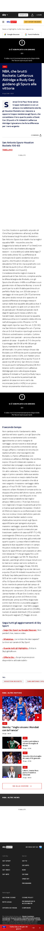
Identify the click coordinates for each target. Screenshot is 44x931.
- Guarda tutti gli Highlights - (15, 648)
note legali (7, 902)
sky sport (6, 861)
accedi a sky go (32, 847)
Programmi (26, 883)
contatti (38, 919)
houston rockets (13, 681)
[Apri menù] (3, 22)
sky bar (25, 874)
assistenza (30, 919)
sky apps (25, 865)
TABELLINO (7, 150)
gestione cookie (8, 897)
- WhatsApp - (8, 639)
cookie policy (27, 897)
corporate (26, 908)
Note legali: (6, 892)
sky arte (5, 874)
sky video (6, 870)
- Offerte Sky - (8, 657)
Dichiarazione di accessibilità (28, 902)
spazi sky (25, 879)
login (39, 15)
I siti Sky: (5, 856)
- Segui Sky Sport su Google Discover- (19, 630)
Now (24, 870)
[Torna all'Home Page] (12, 22)
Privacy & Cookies (16, 918)
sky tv (24, 861)
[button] (18, 927)
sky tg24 (5, 865)
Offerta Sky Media (9, 908)
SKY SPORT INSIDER (33, 22)
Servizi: (24, 856)
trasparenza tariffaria (20, 919)
